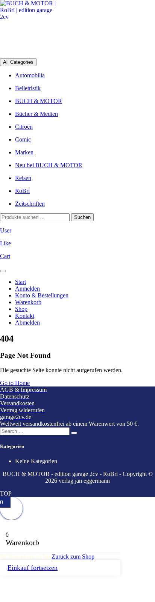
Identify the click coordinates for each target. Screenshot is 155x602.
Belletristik (28, 88)
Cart (5, 256)
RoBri (22, 191)
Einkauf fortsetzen (33, 567)
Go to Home (15, 383)
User (5, 230)
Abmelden (27, 322)
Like (5, 243)
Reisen (23, 178)
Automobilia (30, 75)
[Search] (74, 433)
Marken (24, 152)
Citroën (24, 126)
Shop (21, 309)
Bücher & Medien (36, 114)
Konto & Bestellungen (41, 295)
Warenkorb (28, 302)
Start (20, 282)
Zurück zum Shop (73, 556)
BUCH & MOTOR (38, 101)
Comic (23, 139)
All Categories (18, 62)
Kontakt (24, 316)
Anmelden (27, 288)
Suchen (82, 217)
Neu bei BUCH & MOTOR (48, 165)
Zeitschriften (30, 203)
